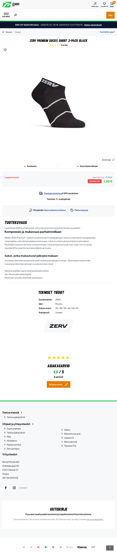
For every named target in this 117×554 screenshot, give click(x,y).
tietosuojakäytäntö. (95, 519)
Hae (110, 15)
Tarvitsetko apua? (107, 32)
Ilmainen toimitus (52, 193)
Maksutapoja (81, 210)
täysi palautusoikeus (55, 210)
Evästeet (23, 488)
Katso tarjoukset (93, 24)
